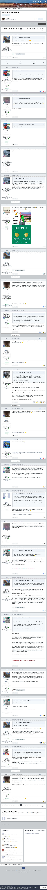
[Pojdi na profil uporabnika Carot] (3, 834)
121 (27, 28)
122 (30, 28)
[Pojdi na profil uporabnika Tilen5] (6, 444)
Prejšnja (6, 28)
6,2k (7, 451)
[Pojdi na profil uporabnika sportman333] (6, 100)
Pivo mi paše (6, 833)
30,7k (7, 291)
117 (18, 28)
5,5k (7, 502)
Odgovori (42, 23)
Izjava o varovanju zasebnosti (26, 870)
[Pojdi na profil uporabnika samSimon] (6, 153)
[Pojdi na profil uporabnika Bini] (6, 210)
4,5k (7, 380)
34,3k (7, 46)
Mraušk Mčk (6, 464)
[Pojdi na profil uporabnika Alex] (6, 73)
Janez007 (7, 310)
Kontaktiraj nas (34, 870)
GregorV (7, 851)
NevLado (6, 369)
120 (25, 28)
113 (9, 28)
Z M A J (8, 18)
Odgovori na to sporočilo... (13, 818)
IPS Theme (8, 870)
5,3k (7, 476)
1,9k (7, 106)
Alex (26, 37)
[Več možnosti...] (44, 34)
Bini (6, 204)
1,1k (7, 160)
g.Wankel (7, 490)
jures (26, 178)
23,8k (7, 79)
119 (23, 28)
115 (13, 28)
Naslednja (34, 28)
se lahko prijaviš (29, 812)
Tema (19, 870)
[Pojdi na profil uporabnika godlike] (6, 752)
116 (16, 28)
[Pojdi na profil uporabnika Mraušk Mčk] (6, 470)
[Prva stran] (2, 28)
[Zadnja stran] (38, 28)
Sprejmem (44, 887)
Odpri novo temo (32, 23)
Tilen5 (6, 439)
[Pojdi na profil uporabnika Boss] (6, 39)
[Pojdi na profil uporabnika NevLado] (6, 374)
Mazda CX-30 (7, 838)
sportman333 (6, 94)
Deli (36, 19)
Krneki (14, 19)
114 (11, 28)
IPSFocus (13, 870)
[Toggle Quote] (14, 37)
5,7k (7, 322)
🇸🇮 (16, 870)
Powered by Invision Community (23, 872)
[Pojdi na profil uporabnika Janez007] (6, 316)
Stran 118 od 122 (42, 29)
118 (20, 28)
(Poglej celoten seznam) (40, 830)
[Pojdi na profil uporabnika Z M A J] (3, 19)
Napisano (12, 834)
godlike (6, 746)
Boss (7, 34)
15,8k (7, 216)
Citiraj (16, 57)
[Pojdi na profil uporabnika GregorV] (3, 850)
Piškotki (39, 870)
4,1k (7, 758)
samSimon (6, 148)
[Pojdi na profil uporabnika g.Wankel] (6, 496)
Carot (7, 834)
